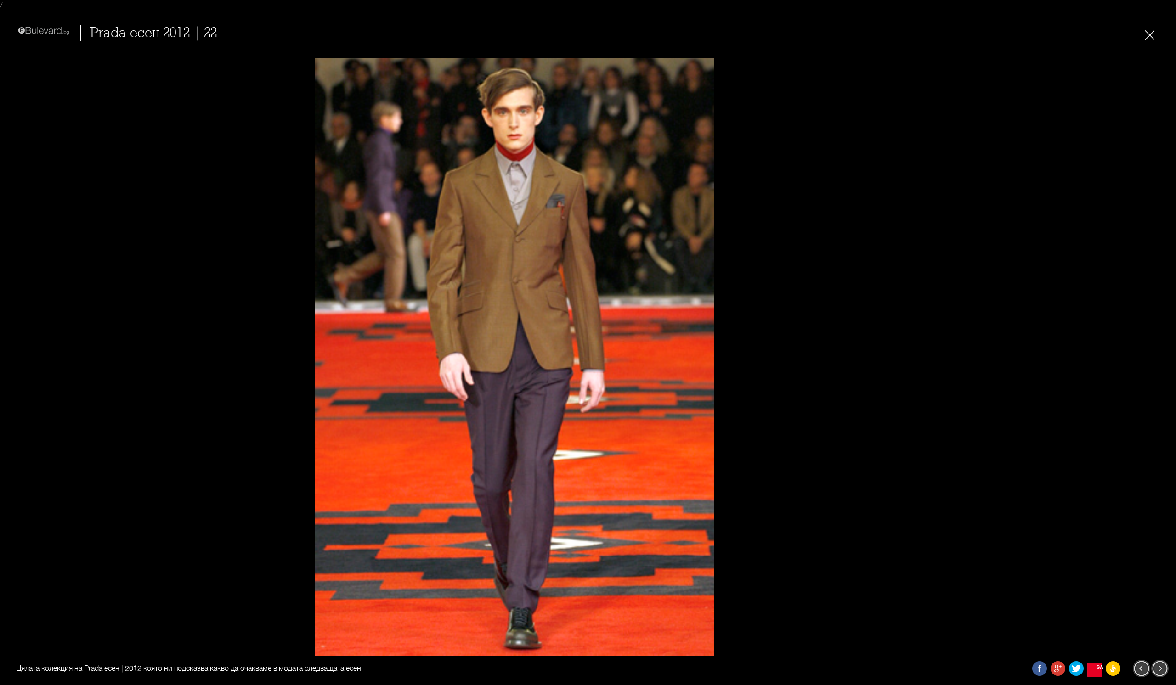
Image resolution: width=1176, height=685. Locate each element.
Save (1099, 666)
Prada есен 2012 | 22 (153, 33)
